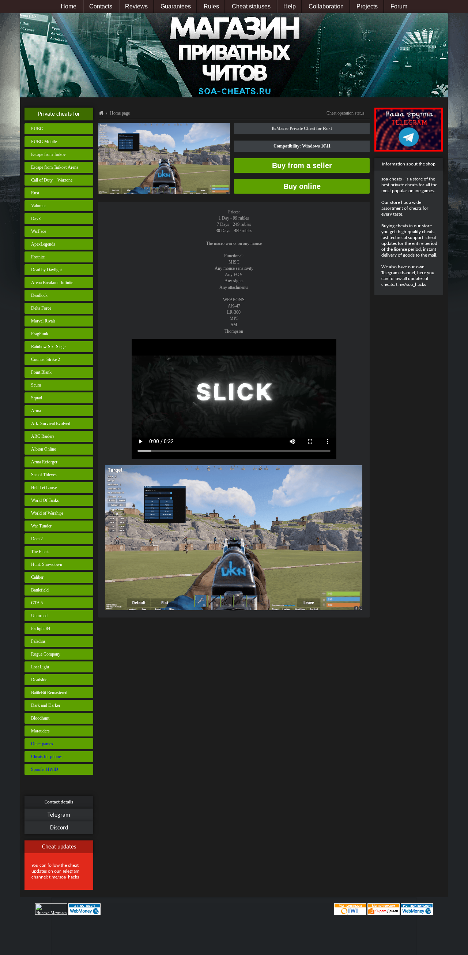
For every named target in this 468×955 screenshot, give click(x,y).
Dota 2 (37, 538)
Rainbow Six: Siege (48, 346)
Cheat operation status (346, 113)
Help (289, 6)
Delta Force (41, 308)
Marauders (40, 731)
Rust (35, 192)
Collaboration (326, 6)
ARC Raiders (42, 436)
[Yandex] (383, 908)
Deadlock (39, 295)
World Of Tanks (45, 500)
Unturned (39, 615)
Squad (36, 397)
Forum (398, 6)
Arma (36, 410)
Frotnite (38, 257)
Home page (120, 113)
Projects (367, 6)
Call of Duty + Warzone (51, 180)
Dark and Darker (45, 705)
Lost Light (40, 666)
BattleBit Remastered (49, 692)
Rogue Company (45, 654)
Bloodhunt (40, 718)
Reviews (136, 6)
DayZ (36, 218)
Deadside (39, 679)
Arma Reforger (44, 462)
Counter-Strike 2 (45, 359)
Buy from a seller (302, 165)
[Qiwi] (349, 908)
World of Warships (47, 513)
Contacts (100, 6)
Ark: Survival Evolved (50, 423)
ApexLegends (43, 244)
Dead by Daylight (46, 269)
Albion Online (43, 449)
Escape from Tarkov (48, 154)
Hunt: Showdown (46, 564)
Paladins (38, 641)
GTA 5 (37, 602)
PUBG (37, 128)
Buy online (302, 186)
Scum (36, 385)
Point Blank (41, 372)
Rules (211, 6)
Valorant (38, 205)
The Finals (40, 551)
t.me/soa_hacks (64, 877)
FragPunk (39, 333)
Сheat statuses (251, 6)
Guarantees (176, 6)
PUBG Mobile (44, 141)
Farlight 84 (40, 628)
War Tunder (41, 526)
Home (68, 6)
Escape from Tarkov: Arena (54, 167)
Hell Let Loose (44, 487)
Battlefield (40, 590)
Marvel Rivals (43, 321)
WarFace (38, 231)
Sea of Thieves (44, 474)
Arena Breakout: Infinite (52, 282)
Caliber (37, 577)
